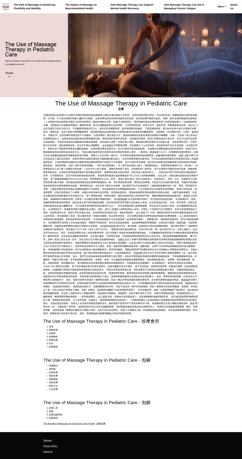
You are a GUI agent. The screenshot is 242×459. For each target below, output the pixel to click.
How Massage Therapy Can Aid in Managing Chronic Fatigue (184, 6)
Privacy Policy (50, 446)
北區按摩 (137, 253)
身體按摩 (100, 423)
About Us (234, 6)
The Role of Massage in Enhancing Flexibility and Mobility (34, 6)
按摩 (115, 122)
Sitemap (47, 440)
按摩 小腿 (183, 155)
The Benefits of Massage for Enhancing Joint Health (69, 423)
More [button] (221, 6)
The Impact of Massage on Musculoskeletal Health (81, 6)
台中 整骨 (140, 212)
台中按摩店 (107, 145)
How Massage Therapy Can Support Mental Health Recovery (131, 6)
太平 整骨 (102, 296)
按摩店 (121, 239)
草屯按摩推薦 (120, 199)
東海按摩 (185, 280)
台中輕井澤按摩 (108, 226)
